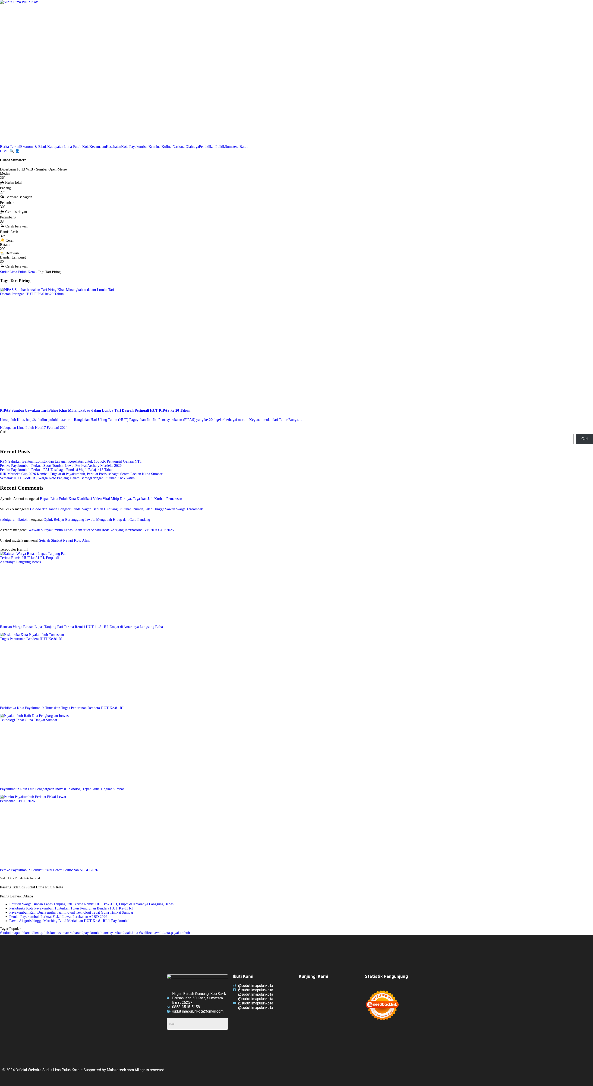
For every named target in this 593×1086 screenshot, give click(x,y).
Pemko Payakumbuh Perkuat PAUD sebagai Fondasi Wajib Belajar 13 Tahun (57, 470)
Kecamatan (97, 146)
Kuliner (167, 146)
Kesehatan (113, 146)
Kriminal (154, 146)
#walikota (146, 933)
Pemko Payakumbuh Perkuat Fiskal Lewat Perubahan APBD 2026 (58, 917)
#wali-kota (131, 933)
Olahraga (192, 146)
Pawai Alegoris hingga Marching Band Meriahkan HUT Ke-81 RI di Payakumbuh (69, 921)
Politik (220, 146)
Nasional (179, 146)
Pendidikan (207, 146)
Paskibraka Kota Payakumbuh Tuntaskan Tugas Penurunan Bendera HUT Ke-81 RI (71, 908)
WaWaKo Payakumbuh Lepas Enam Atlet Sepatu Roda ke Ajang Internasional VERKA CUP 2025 (101, 530)
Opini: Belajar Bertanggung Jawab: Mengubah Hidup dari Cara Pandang (97, 519)
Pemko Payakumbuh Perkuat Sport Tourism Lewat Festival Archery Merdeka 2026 (61, 465)
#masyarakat (113, 933)
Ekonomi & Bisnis (33, 146)
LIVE (4, 151)
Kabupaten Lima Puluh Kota (68, 146)
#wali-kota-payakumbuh (172, 933)
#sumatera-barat (69, 933)
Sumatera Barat (236, 146)
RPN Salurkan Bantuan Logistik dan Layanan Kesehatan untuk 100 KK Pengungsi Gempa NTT (71, 461)
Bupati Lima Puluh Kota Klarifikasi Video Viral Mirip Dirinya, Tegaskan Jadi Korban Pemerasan (111, 499)
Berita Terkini (10, 146)
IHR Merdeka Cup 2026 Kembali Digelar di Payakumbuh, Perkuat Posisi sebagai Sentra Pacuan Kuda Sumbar (81, 474)
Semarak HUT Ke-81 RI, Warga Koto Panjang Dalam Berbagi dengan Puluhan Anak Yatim (67, 478)
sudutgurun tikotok (14, 519)
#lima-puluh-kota (44, 933)
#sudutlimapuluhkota (16, 933)
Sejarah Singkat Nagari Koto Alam (64, 540)
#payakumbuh (92, 933)
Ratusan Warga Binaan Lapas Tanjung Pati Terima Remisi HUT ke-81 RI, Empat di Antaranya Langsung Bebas (91, 904)
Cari (3, 432)
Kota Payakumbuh (134, 146)
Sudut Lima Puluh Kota (17, 272)
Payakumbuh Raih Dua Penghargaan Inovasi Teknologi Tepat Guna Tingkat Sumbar (71, 912)
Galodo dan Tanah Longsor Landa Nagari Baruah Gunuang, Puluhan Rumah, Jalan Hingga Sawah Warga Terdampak (116, 509)
